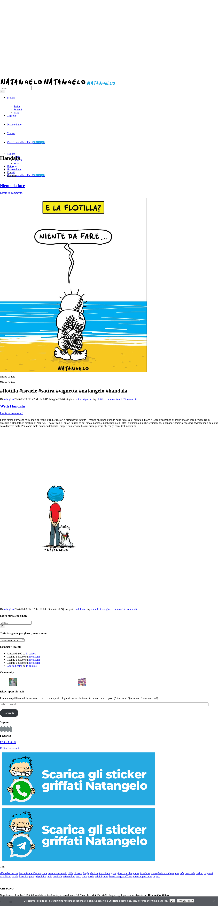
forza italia (104, 873)
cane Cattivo (98, 609)
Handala (110, 399)
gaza (108, 609)
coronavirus (54, 873)
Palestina (23, 876)
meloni (199, 873)
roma (84, 876)
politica (42, 876)
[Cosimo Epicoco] (47, 681)
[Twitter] (7, 729)
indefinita (80, 609)
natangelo (8, 399)
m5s (182, 873)
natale (15, 876)
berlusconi (12, 873)
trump (140, 876)
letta (177, 873)
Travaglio (131, 876)
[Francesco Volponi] (4, 681)
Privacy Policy (185, 901)
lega (171, 873)
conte (44, 873)
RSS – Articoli (8, 742)
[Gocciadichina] (13, 681)
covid (64, 873)
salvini (98, 876)
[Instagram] (4, 729)
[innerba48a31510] (73, 681)
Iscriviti (9, 713)
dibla (70, 873)
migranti (208, 873)
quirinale (57, 876)
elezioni (94, 873)
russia (91, 876)
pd (36, 876)
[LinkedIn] (10, 729)
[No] (213, 901)
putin (49, 876)
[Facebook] (1, 729)
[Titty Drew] (82, 681)
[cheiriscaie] (30, 681)
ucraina (148, 876)
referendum (69, 876)
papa (31, 876)
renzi (78, 876)
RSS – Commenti (9, 748)
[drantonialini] (21, 681)
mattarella (190, 873)
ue (154, 876)
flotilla (100, 399)
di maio (78, 873)
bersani (23, 873)
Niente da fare (12, 185)
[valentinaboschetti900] (65, 681)
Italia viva (163, 873)
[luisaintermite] (39, 681)
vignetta (87, 399)
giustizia (121, 873)
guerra (136, 873)
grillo (129, 873)
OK (172, 901)
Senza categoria (117, 876)
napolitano (5, 876)
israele (119, 399)
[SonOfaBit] (56, 681)
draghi (86, 873)
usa (158, 876)
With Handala (12, 406)
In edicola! (31, 653)
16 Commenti (129, 609)
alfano (3, 873)
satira (79, 399)
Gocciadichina (14, 665)
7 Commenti (130, 399)
